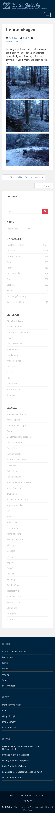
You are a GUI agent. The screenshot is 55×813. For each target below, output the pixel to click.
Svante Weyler (13, 585)
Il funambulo (13, 493)
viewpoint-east (14, 602)
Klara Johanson (9, 727)
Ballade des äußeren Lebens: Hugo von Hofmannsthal (20, 747)
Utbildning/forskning (16, 296)
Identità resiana (14, 488)
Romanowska (13, 389)
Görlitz (5, 662)
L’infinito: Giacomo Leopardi (15, 754)
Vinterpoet (12, 613)
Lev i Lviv (11, 366)
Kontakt (27, 801)
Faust (4, 710)
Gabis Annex (12, 471)
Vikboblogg (12, 607)
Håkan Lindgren (14, 476)
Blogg (12, 795)
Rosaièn (10, 573)
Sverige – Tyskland (15, 302)
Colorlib (40, 807)
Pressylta (11, 556)
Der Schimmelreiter (11, 704)
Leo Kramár (12, 528)
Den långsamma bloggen (19, 436)
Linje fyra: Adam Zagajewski (15, 760)
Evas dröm (12, 448)
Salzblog (11, 579)
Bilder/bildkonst (13, 41)
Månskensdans (14, 533)
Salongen (11, 395)
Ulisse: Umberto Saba (12, 777)
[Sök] (45, 211)
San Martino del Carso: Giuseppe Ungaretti (22, 771)
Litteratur (11, 250)
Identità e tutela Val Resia (19, 482)
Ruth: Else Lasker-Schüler (14, 766)
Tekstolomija (13, 590)
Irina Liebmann (9, 721)
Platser (10, 279)
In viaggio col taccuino (17, 499)
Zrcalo (10, 619)
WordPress (27, 810)
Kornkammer (13, 355)
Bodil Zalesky (7, 807)
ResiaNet (11, 568)
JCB (8, 511)
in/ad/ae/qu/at (13, 349)
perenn (10, 372)
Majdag (5, 674)
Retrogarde (12, 383)
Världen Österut (14, 596)
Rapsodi (10, 562)
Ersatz (10, 338)
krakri (9, 516)
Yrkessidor (41, 795)
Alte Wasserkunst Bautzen (14, 651)
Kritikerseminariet (15, 360)
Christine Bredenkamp (17, 332)
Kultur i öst (12, 522)
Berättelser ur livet (15, 245)
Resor (9, 262)
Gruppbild (6, 668)
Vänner (5, 680)
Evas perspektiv (14, 453)
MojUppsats (12, 545)
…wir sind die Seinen (16, 414)
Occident (11, 550)
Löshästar (11, 284)
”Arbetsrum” (25, 795)
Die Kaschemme (14, 442)
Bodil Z (26, 38)
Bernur (10, 431)
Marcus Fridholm (15, 539)
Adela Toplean (13, 419)
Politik (9, 267)
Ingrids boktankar (15, 505)
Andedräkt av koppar (16, 425)
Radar (9, 377)
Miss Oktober (8, 685)
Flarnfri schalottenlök (17, 459)
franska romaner (15, 343)
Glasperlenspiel (9, 716)
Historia (10, 290)
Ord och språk (13, 273)
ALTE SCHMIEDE (15, 320)
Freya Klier (12, 465)
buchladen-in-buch (15, 326)
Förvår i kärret (9, 657)
